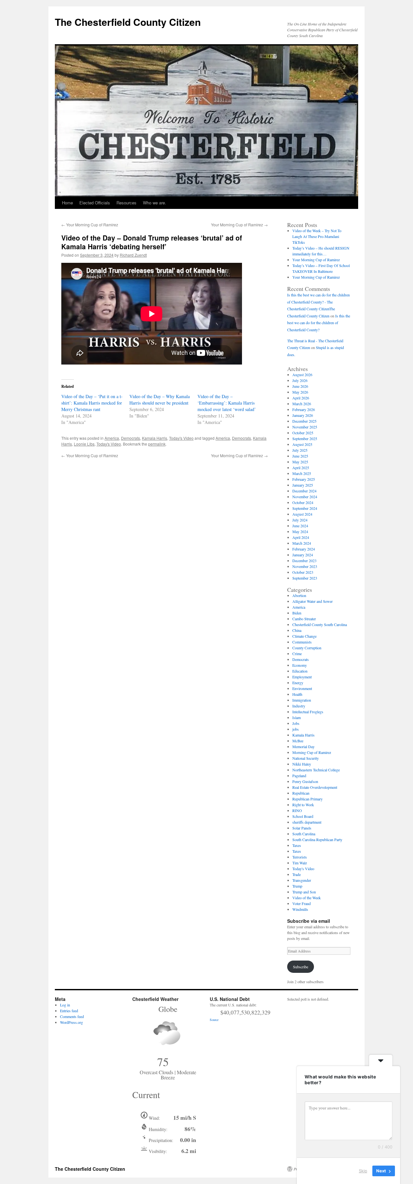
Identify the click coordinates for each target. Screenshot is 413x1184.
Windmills (300, 909)
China (296, 630)
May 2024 (300, 531)
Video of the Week (306, 897)
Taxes (296, 845)
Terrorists (299, 857)
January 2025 (302, 485)
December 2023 (304, 560)
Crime (297, 653)
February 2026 (303, 409)
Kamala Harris (154, 438)
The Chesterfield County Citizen (128, 22)
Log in (65, 1004)
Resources (126, 203)
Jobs (295, 723)
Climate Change (304, 636)
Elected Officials (94, 203)
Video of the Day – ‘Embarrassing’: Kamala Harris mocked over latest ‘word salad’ (226, 402)
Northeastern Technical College (316, 769)
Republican (300, 793)
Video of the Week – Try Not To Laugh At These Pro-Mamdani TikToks (316, 236)
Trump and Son (304, 891)
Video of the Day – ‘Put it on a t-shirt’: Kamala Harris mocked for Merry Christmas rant (92, 402)
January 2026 (302, 415)
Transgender (301, 880)
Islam (296, 717)
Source (214, 1019)
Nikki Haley (301, 764)
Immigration (301, 700)
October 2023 (302, 572)
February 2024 (303, 548)
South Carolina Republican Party (317, 839)
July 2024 (299, 519)
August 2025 (302, 444)
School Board (302, 816)
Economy (299, 665)
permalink (157, 444)
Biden (296, 612)
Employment (302, 676)
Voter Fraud (301, 903)
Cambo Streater (304, 618)
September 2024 (304, 508)
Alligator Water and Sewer (312, 601)
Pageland (299, 775)
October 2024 (302, 502)
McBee (297, 740)
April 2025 (300, 467)
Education (299, 671)
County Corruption (306, 647)
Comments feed (72, 1016)
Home (67, 203)
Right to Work (303, 804)
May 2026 (300, 392)
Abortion (299, 595)
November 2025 (304, 426)
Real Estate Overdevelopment (314, 787)
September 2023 (304, 578)
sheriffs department (306, 822)
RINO (297, 810)
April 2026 (300, 397)
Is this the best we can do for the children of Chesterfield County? (318, 322)
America (112, 438)
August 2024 (302, 514)
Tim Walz (299, 862)
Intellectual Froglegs (307, 711)
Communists (302, 641)
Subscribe (300, 966)
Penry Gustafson (305, 781)
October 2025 (302, 432)
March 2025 (301, 473)
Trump (297, 886)
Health (297, 694)
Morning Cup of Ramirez (311, 752)
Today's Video (181, 438)
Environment (302, 688)
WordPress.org (71, 1022)
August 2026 (302, 374)
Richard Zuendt (133, 255)
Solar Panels (301, 827)
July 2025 (299, 450)
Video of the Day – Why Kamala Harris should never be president (159, 399)
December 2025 (304, 421)
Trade (296, 874)
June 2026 (300, 386)
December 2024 (304, 490)
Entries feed (69, 1010)
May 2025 (300, 461)
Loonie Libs (84, 444)
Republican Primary (307, 798)
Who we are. (154, 203)
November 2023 (304, 566)
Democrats (130, 438)
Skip (363, 1170)
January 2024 (302, 554)
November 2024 (304, 496)
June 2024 (300, 525)
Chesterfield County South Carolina (319, 624)
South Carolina (303, 833)
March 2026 (301, 403)
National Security (305, 758)
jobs (295, 729)
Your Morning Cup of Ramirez (89, 224)
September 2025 (304, 438)
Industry (298, 705)
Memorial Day (303, 746)
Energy (297, 682)
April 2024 (300, 537)
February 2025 (303, 479)
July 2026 (299, 380)
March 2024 (301, 543)
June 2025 (300, 455)
